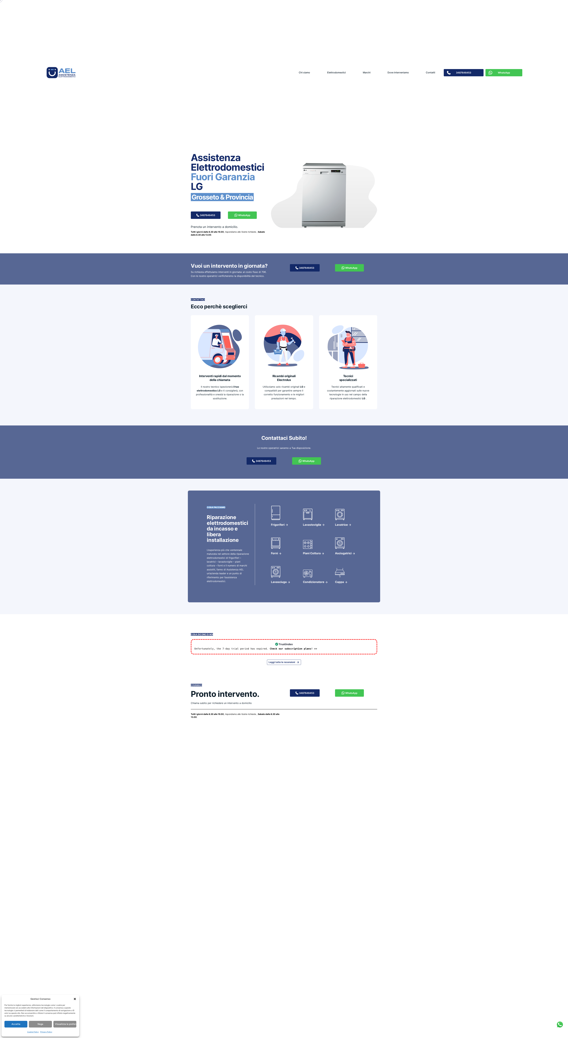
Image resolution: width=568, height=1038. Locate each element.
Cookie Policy (33, 1032)
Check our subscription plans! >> (293, 648)
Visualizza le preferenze (65, 1024)
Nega (40, 1024)
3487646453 (207, 215)
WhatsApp (244, 215)
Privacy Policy (46, 1032)
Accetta (16, 1024)
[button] (74, 998)
